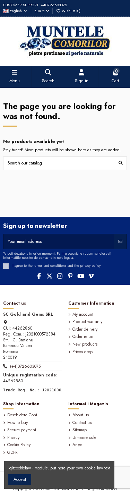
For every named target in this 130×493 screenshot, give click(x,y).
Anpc (77, 445)
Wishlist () (70, 11)
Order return (83, 337)
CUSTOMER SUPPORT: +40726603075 (35, 5)
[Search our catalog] (120, 163)
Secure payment (21, 430)
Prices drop (82, 352)
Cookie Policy (19, 445)
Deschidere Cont (22, 415)
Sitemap (79, 430)
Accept (20, 479)
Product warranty (87, 322)
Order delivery (84, 329)
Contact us (82, 423)
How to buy (17, 423)
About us (80, 415)
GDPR (12, 453)
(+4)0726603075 (25, 366)
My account (82, 314)
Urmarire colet (84, 438)
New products (84, 344)
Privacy (13, 438)
